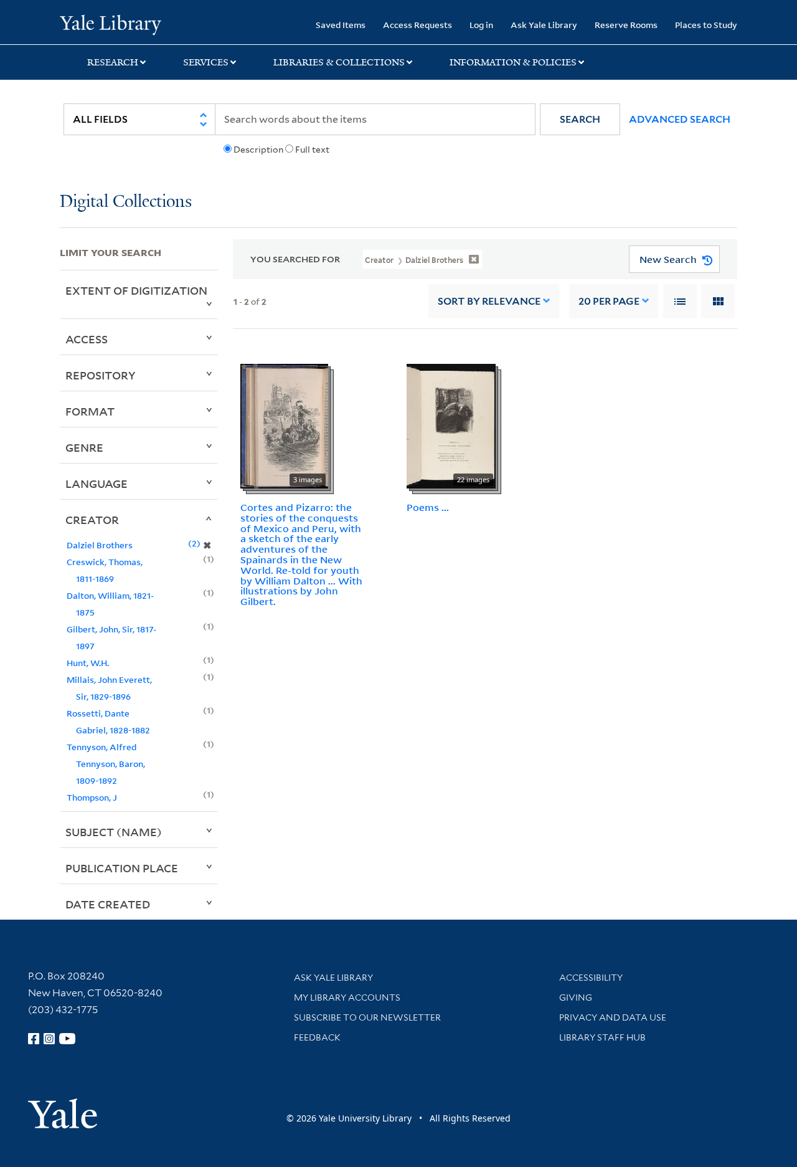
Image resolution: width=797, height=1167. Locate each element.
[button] (580, 119)
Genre (84, 447)
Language (96, 483)
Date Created (107, 904)
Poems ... (428, 507)
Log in (481, 25)
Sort (489, 301)
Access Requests (417, 25)
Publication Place (121, 867)
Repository (100, 375)
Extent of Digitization (136, 290)
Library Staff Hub (602, 1037)
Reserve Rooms (626, 25)
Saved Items (340, 25)
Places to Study (706, 25)
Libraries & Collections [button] (339, 62)
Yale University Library (110, 23)
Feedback (317, 1037)
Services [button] (206, 62)
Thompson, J (92, 797)
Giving (575, 998)
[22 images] (451, 425)
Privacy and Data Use (612, 1017)
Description (258, 150)
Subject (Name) (113, 831)
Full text (312, 150)
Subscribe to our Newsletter (367, 1017)
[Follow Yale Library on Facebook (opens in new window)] (33, 1038)
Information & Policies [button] (513, 62)
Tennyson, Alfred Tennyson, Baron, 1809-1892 (106, 763)
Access (86, 338)
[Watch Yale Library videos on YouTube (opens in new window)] (67, 1038)
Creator (92, 519)
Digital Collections (126, 202)
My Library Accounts (347, 998)
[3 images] (284, 425)
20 (608, 301)
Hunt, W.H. (88, 663)
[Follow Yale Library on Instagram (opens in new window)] (49, 1038)
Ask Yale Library (544, 25)
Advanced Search (679, 119)
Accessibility (591, 978)
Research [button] (112, 62)
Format (90, 411)
